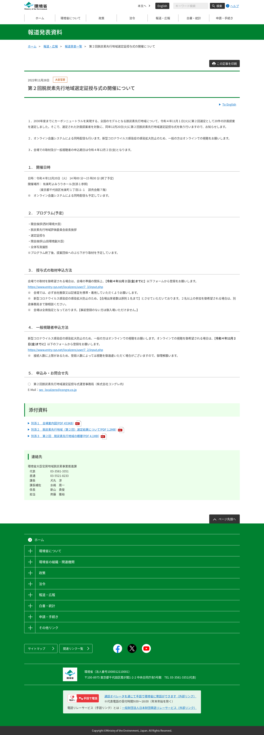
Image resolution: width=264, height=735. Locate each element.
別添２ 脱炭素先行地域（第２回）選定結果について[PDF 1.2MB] (73, 429)
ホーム (40, 18)
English (162, 6)
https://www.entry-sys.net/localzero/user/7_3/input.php (65, 287)
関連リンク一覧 (73, 648)
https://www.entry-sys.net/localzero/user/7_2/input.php (65, 350)
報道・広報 (50, 46)
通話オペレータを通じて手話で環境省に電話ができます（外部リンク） (150, 696)
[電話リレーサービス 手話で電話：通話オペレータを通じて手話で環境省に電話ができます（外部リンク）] (83, 698)
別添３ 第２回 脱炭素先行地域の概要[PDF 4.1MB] (65, 436)
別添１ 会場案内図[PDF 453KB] (52, 423)
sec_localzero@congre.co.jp (58, 389)
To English (229, 104)
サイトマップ (36, 648)
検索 (219, 6)
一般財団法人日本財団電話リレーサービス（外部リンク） (159, 707)
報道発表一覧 (73, 46)
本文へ (142, 6)
